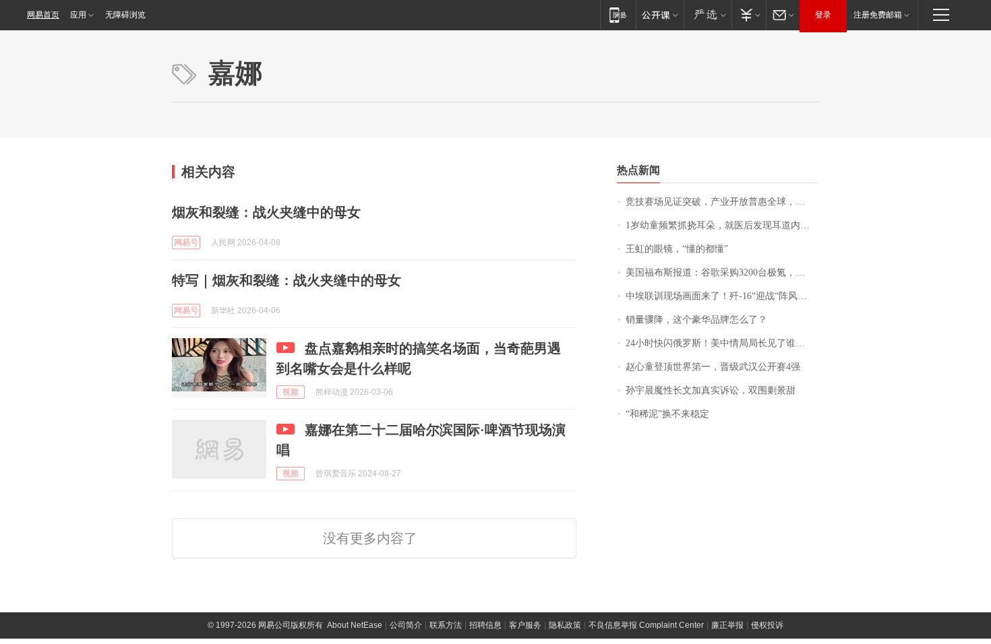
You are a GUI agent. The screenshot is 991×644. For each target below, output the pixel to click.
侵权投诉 (767, 625)
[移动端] (618, 14)
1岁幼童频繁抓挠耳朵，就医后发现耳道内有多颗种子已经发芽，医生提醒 (722, 225)
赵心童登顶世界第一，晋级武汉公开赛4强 (713, 367)
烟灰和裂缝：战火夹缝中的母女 (266, 212)
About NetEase (354, 625)
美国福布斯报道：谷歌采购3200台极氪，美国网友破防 (722, 272)
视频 (290, 392)
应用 (78, 15)
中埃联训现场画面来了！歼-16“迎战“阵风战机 (721, 296)
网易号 (186, 242)
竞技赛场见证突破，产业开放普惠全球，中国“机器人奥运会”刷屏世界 (722, 202)
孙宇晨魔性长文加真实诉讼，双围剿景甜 (710, 390)
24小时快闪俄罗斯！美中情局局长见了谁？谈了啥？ (722, 343)
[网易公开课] (660, 14)
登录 (823, 15)
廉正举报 (727, 625)
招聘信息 (485, 625)
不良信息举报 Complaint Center (646, 625)
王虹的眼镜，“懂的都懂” (677, 249)
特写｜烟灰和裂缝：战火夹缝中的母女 (286, 280)
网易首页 (43, 15)
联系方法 (445, 625)
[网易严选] (707, 14)
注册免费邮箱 (877, 15)
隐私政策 (565, 625)
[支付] (748, 14)
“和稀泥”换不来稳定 (667, 414)
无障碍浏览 (125, 15)
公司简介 (406, 625)
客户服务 (525, 625)
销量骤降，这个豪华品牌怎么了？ (696, 320)
